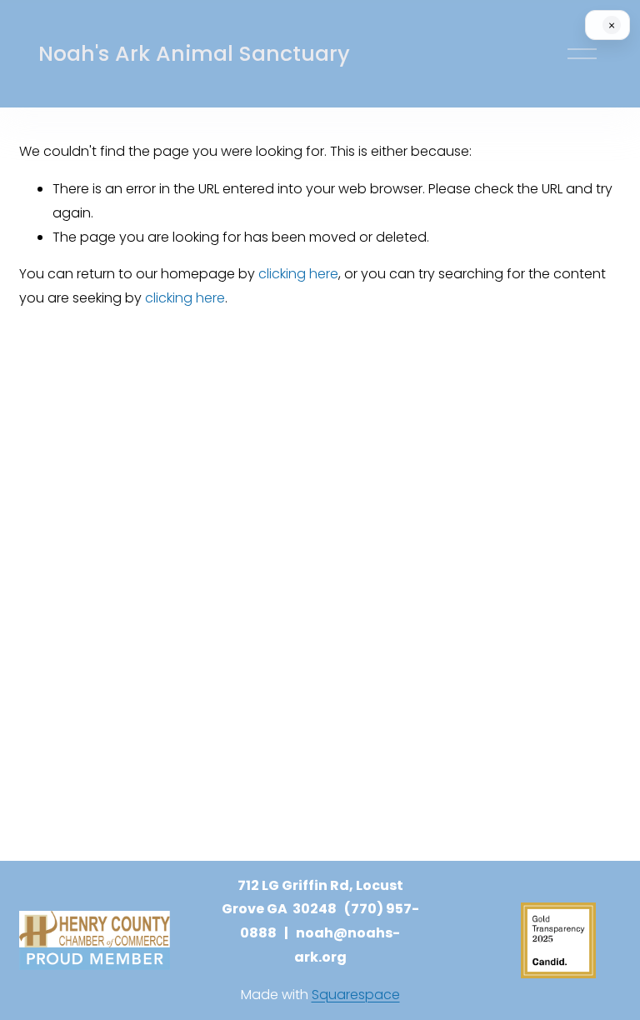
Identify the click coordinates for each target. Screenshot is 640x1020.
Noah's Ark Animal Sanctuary (194, 53)
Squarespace (356, 994)
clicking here (298, 273)
